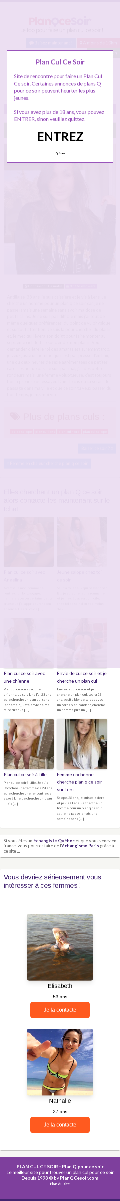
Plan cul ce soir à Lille (25, 774)
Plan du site (60, 1184)
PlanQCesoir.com (79, 1178)
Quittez (60, 153)
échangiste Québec (54, 840)
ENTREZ (60, 136)
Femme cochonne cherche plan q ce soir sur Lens (79, 781)
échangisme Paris (80, 845)
